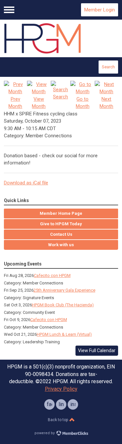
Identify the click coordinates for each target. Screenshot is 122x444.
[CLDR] (61, 38)
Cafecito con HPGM (52, 275)
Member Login (99, 10)
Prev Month (15, 102)
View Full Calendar (96, 350)
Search (108, 66)
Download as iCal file (26, 183)
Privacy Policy (61, 389)
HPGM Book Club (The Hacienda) (63, 304)
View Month (39, 102)
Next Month (106, 102)
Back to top (58, 420)
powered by (45, 433)
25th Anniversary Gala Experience (64, 290)
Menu (9, 9)
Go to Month (82, 102)
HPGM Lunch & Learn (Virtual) (64, 334)
